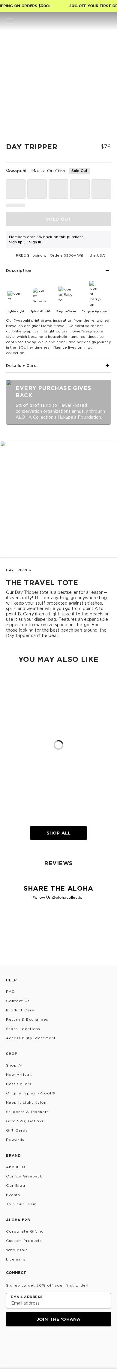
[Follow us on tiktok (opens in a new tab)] (24, 1342)
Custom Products (24, 1241)
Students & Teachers (27, 1112)
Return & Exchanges (27, 1019)
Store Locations (23, 1029)
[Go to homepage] (58, 21)
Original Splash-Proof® (30, 1093)
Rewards (15, 1139)
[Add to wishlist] (103, 40)
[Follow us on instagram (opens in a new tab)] (10, 1342)
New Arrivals (19, 1074)
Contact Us (18, 1001)
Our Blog (15, 1185)
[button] (9, 21)
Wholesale (17, 1250)
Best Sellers (19, 1084)
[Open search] (87, 21)
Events (13, 1195)
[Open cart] (107, 21)
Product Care (20, 1010)
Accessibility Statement (31, 1038)
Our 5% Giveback (24, 1176)
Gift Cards (17, 1130)
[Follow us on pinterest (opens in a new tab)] (68, 1342)
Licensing (16, 1259)
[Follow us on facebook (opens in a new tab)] (39, 1342)
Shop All (58, 832)
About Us (16, 1167)
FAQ (10, 991)
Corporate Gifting (25, 1231)
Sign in (35, 242)
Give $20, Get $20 (25, 1121)
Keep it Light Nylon (26, 1102)
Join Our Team (21, 1204)
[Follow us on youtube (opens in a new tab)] (53, 1342)
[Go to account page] (97, 21)
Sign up (15, 242)
